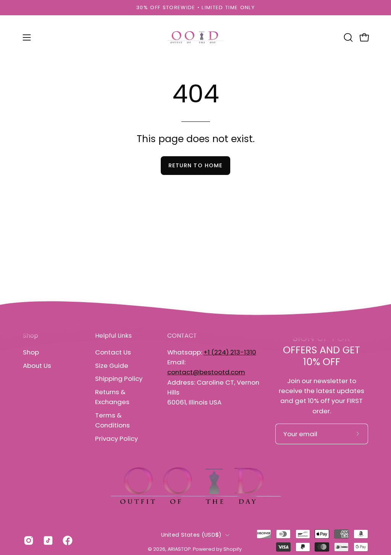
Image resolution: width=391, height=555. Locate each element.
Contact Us (113, 352)
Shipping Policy (118, 378)
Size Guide (111, 365)
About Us (37, 365)
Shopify (232, 549)
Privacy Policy (116, 438)
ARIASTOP (179, 549)
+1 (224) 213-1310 (230, 352)
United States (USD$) (191, 535)
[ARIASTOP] (195, 37)
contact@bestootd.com (206, 372)
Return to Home (195, 165)
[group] (195, 7)
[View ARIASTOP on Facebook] (66, 540)
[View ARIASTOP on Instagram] (27, 540)
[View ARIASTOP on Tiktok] (47, 540)
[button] (347, 37)
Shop (31, 352)
